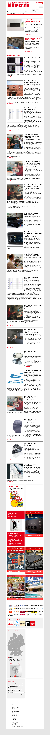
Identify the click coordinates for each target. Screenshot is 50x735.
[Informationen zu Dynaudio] (34, 606)
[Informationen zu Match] (16, 612)
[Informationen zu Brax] (28, 606)
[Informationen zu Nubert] (34, 612)
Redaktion (14, 708)
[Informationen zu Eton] (16, 609)
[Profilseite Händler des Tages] (16, 677)
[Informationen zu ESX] (10, 609)
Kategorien (31, 12)
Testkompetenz (15, 707)
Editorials (14, 717)
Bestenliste (21, 12)
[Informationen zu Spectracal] (16, 615)
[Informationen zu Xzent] (34, 615)
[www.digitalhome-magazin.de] (10, 627)
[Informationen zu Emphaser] (40, 606)
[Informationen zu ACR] (10, 606)
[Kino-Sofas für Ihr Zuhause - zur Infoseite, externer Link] (16, 45)
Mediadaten (15, 719)
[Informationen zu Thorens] (22, 615)
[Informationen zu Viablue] (28, 615)
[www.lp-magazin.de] (27, 627)
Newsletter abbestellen (14, 697)
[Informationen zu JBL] (10, 612)
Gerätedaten (15, 710)
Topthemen (14, 715)
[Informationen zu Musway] (28, 612)
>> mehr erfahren (13, 508)
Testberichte (14, 12)
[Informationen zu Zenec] (40, 615)
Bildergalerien (15, 711)
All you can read (20, 13)
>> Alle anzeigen (28, 34)
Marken (26, 12)
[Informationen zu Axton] (22, 606)
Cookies (14, 723)
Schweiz (11, 657)
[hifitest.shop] (32, 627)
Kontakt (14, 725)
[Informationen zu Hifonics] (40, 609)
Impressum (15, 718)
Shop (14, 13)
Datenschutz (15, 722)
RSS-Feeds (14, 714)
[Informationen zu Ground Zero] (28, 609)
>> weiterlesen (10, 76)
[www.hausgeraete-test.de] (16, 627)
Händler (37, 12)
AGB (13, 721)
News (8, 12)
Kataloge (14, 713)
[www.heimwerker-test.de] (22, 627)
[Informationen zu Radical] (10, 615)
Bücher (13, 706)
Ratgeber (9, 13)
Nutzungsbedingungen (17, 726)
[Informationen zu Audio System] (16, 606)
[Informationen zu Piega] (40, 612)
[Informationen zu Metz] (22, 612)
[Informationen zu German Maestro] (22, 609)
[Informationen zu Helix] (34, 609)
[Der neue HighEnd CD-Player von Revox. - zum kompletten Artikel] (16, 27)
